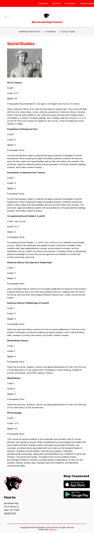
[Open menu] (6, 17)
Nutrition (56, 3)
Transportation (86, 3)
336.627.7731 (10, 513)
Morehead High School (30, 32)
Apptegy (52, 529)
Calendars (43, 3)
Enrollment (70, 3)
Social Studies (68, 32)
